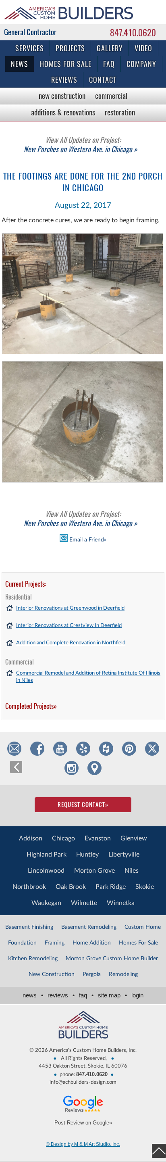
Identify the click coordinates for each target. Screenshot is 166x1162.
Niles (131, 870)
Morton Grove (94, 870)
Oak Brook (71, 887)
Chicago (63, 838)
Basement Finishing (29, 927)
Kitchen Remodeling (33, 958)
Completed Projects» (31, 706)
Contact (102, 80)
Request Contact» (83, 804)
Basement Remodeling (88, 927)
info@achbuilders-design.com (83, 1082)
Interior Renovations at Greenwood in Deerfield (70, 608)
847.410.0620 (133, 33)
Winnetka (121, 903)
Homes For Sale (138, 943)
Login (137, 995)
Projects (70, 48)
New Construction (62, 95)
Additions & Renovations (63, 112)
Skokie (144, 887)
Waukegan (46, 903)
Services (29, 48)
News (19, 64)
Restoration (120, 112)
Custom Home (142, 927)
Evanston (98, 838)
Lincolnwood (46, 870)
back (16, 767)
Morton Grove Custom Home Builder (112, 958)
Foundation (22, 943)
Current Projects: (25, 584)
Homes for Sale (65, 64)
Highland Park (46, 854)
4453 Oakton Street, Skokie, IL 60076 (83, 1066)
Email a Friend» (87, 540)
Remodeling (123, 974)
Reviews (64, 80)
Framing (54, 943)
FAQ (109, 64)
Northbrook (29, 887)
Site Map (112, 995)
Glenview (133, 838)
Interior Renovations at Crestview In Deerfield (69, 625)
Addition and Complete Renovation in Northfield (70, 643)
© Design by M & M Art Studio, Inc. (83, 1144)
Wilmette (84, 903)
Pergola (92, 974)
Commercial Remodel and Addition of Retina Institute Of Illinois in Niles (88, 677)
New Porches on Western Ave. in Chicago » (80, 144)
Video (143, 48)
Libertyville (123, 854)
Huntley (87, 854)
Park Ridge (110, 887)
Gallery (110, 48)
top (159, 1151)
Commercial (111, 95)
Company (141, 64)
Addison (30, 838)
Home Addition (92, 943)
